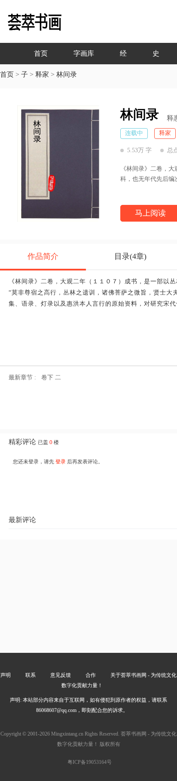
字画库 (83, 53)
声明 (5, 675)
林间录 (66, 74)
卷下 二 (51, 377)
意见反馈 (60, 675)
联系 (30, 675)
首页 (41, 53)
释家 (42, 74)
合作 (90, 675)
